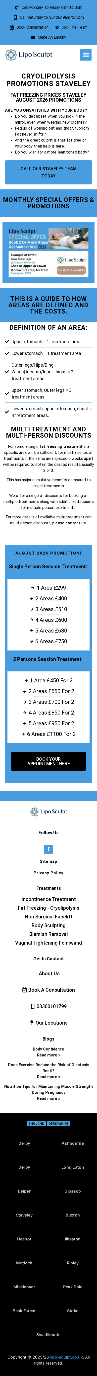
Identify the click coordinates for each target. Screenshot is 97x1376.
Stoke (73, 1310)
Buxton (73, 1215)
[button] (86, 55)
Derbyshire (58, 1124)
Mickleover (24, 1286)
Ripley (73, 1262)
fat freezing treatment (61, 446)
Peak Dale (73, 1286)
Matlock (24, 1262)
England (36, 1124)
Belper (24, 1191)
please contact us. (69, 523)
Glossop (72, 1191)
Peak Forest (24, 1310)
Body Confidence (48, 1049)
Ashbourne (73, 1143)
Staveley (24, 1215)
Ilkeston (73, 1238)
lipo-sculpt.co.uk (66, 1357)
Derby (24, 1143)
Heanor (24, 1238)
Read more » (48, 1055)
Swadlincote (48, 1334)
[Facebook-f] (48, 849)
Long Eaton (72, 1167)
